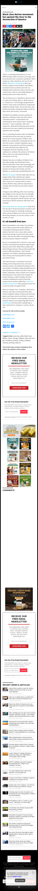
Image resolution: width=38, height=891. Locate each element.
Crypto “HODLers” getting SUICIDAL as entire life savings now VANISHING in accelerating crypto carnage (20, 755)
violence (18, 343)
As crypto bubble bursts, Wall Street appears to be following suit (20, 771)
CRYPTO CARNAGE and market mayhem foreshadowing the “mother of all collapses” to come (20, 763)
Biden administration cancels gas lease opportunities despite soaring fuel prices (21, 738)
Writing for (16, 83)
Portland (9, 340)
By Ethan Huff (18, 693)
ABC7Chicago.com (8, 322)
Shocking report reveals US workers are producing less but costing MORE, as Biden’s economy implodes (22, 793)
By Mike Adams (19, 718)
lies (4, 340)
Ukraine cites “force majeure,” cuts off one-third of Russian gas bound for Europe (22, 785)
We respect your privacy (24, 867)
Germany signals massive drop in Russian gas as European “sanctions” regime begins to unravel (22, 746)
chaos (10, 338)
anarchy (16, 336)
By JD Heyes (18, 734)
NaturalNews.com (9, 318)
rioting (21, 340)
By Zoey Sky (18, 700)
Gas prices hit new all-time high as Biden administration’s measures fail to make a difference (21, 834)
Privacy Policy (17, 876)
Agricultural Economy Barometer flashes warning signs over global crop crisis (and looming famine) (21, 723)
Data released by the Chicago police (15, 206)
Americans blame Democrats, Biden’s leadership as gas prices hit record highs (21, 842)
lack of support (11, 175)
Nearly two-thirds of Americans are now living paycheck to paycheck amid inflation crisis (21, 705)
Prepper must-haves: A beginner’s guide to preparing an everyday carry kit (21, 778)
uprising (11, 343)
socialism (27, 340)
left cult (31, 338)
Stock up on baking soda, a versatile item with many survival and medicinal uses (21, 697)
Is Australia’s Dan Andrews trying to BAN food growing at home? (21, 808)
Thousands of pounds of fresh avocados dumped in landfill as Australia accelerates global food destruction (21, 816)
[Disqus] (19, 516)
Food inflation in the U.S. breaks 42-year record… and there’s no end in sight (20, 801)
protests (15, 340)
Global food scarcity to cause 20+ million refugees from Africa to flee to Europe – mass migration (21, 690)
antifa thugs (7, 303)
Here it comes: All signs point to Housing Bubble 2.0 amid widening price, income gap (22, 731)
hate (26, 338)
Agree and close (20, 880)
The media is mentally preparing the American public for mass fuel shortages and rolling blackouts (21, 825)
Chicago (15, 338)
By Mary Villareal (19, 741)
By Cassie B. (18, 837)
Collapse (21, 338)
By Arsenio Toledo (20, 709)
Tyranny (5, 343)
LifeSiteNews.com (9, 315)
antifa (22, 336)
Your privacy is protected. (10, 417)
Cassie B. (14, 23)
